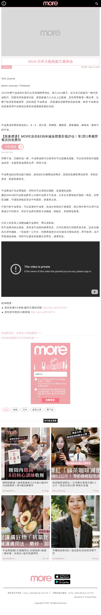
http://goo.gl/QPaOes (55, 307)
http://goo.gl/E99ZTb (43, 312)
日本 (25, 410)
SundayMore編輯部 (10, 491)
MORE (84, 67)
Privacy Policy (90, 597)
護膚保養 (7, 67)
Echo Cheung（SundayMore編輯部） (59, 491)
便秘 (15, 410)
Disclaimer (78, 597)
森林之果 (36, 410)
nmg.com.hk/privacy (46, 383)
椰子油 (50, 410)
